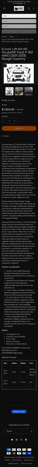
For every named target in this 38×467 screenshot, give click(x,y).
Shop (19, 31)
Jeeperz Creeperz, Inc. (18, 457)
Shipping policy (13, 463)
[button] (4, 8)
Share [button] (6, 136)
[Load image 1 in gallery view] (9, 91)
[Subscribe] (31, 431)
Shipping (4, 112)
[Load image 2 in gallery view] (19, 91)
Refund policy (28, 460)
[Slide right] (35, 92)
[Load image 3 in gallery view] (28, 91)
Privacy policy (17, 460)
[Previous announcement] (4, 2)
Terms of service (26, 463)
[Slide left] (2, 92)
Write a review (19, 412)
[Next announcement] (34, 2)
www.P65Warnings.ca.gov (12, 353)
